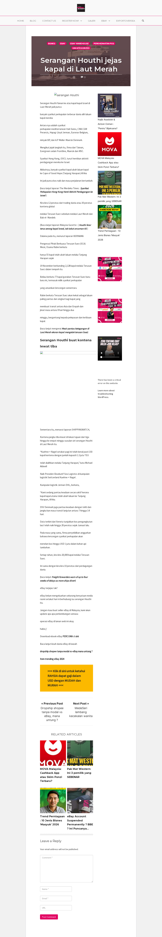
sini (77, 636)
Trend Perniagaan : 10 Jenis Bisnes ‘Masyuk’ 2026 (52, 820)
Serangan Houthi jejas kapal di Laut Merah (81, 64)
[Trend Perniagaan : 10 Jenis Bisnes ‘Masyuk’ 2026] (110, 217)
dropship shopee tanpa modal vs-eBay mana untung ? (66, 651)
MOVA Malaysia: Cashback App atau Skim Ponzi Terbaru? (108, 162)
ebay (62, 43)
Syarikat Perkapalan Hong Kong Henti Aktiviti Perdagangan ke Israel (66, 192)
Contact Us (49, 20)
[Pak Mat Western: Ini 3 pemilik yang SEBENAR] (110, 183)
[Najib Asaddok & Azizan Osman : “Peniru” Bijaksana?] (110, 105)
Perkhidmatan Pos (104, 43)
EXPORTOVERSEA (125, 20)
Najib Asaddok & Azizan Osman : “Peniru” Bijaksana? (107, 124)
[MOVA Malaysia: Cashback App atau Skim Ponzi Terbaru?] (110, 144)
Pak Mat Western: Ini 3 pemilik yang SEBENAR (79, 773)
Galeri (91, 20)
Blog (33, 20)
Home (20, 20)
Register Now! (70, 20)
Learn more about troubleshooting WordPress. (106, 394)
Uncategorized (81, 48)
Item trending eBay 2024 (52, 658)
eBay (104, 20)
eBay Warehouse (79, 43)
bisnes (51, 43)
